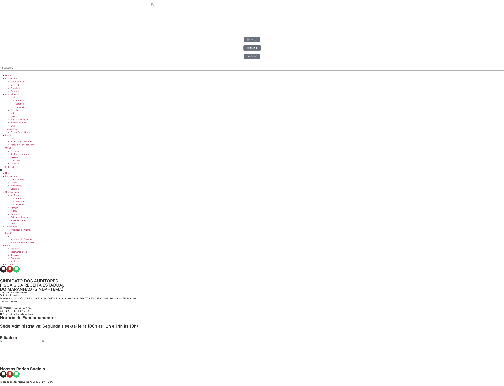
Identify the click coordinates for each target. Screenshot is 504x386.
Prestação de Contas (20, 132)
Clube (8, 148)
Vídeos (13, 113)
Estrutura (15, 151)
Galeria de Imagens (20, 119)
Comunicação (12, 94)
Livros (13, 125)
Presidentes (16, 88)
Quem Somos (17, 81)
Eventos (14, 116)
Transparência (12, 129)
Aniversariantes (18, 122)
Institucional (11, 78)
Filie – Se (9, 166)
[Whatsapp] (16, 269)
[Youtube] (10, 269)
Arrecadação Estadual (21, 141)
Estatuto (14, 91)
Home (8, 75)
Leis (12, 138)
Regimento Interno (19, 154)
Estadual (20, 103)
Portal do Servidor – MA (22, 144)
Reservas (14, 157)
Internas (20, 100)
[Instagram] (3, 269)
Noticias (14, 163)
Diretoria (14, 85)
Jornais (14, 110)
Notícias (14, 97)
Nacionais (20, 107)
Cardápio (15, 160)
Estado (8, 135)
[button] (252, 169)
